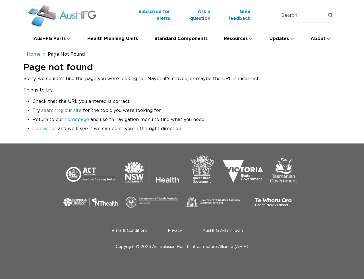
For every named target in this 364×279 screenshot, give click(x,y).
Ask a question (200, 15)
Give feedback (239, 15)
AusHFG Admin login (222, 230)
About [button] (318, 38)
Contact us (44, 128)
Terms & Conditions (128, 230)
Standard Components (181, 38)
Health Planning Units (112, 38)
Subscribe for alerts (154, 15)
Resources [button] (236, 38)
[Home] (63, 15)
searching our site (61, 110)
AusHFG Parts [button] (50, 38)
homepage (77, 119)
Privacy (175, 230)
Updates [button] (279, 38)
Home (34, 54)
